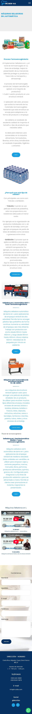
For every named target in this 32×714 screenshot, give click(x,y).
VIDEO (16, 154)
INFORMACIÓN (16, 274)
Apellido (4, 588)
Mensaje (4, 619)
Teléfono (5, 609)
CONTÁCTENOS (16, 427)
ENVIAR (6, 641)
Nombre (4, 578)
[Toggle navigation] (29, 3)
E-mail (4, 598)
